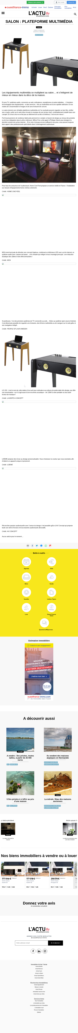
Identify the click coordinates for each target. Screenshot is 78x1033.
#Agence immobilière (51, 762)
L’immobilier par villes (39, 1003)
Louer (40, 7)
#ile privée (13, 805)
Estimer (50, 7)
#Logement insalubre (51, 808)
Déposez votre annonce (34, 2)
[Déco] (26, 577)
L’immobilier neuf (39, 1007)
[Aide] (51, 561)
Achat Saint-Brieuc (39, 975)
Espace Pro (71, 2)
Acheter (34, 7)
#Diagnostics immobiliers (52, 805)
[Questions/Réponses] (44, 622)
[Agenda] (26, 561)
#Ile (8, 764)
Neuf (45, 7)
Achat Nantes (39, 966)
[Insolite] (26, 592)
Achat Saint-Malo (39, 978)
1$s (33, 951)
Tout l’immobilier (39, 1000)
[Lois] (26, 607)
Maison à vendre (39, 987)
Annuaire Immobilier (57, 7)
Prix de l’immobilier (39, 1010)
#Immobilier (14, 764)
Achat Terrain (39, 989)
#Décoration (39, 34)
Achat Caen (39, 971)
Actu (74, 7)
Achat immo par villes (39, 994)
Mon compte (61, 2)
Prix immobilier (68, 7)
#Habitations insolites (51, 764)
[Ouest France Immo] (51, 607)
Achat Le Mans (39, 973)
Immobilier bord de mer (39, 991)
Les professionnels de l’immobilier (39, 1005)
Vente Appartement (39, 984)
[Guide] (51, 577)
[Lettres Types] (51, 592)
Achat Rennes (39, 968)
